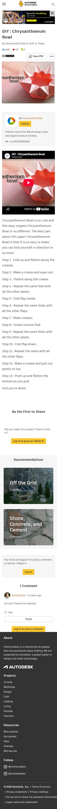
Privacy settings (39, 792)
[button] (4, 4)
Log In (28, 572)
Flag (10, 612)
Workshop (9, 687)
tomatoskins (19, 595)
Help (6, 741)
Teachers (9, 716)
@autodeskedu (17, 773)
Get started (10, 736)
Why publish (11, 731)
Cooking (8, 701)
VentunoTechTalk (15, 43)
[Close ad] (52, 13)
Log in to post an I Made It (28, 441)
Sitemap (8, 746)
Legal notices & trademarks (22, 802)
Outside (8, 711)
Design (8, 692)
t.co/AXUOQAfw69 (19, 141)
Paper (41, 43)
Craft (31, 43)
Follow (25, 123)
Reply (28, 619)
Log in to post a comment (28, 629)
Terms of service (41, 786)
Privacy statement (16, 792)
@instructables (17, 766)
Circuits (8, 682)
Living (7, 706)
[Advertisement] (28, 17)
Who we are (10, 751)
